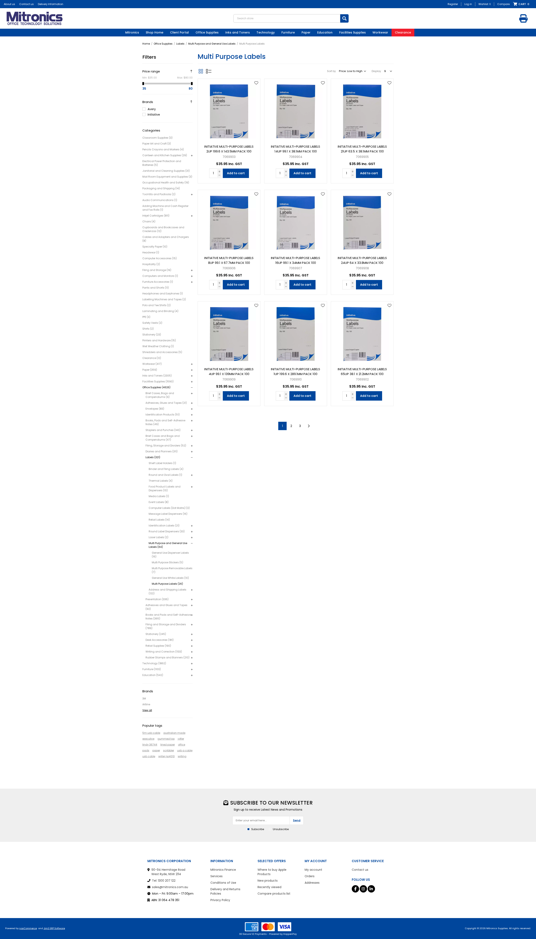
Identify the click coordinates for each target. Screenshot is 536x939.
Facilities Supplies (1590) (158, 381)
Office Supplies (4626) (156, 387)
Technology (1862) (154, 663)
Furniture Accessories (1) (157, 282)
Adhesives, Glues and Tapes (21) (166, 403)
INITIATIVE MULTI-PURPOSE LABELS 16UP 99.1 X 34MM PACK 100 (295, 260)
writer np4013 (166, 756)
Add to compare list (256, 95)
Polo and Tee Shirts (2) (156, 305)
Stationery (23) (151, 334)
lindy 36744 (149, 744)
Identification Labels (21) (164, 525)
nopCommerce (28, 928)
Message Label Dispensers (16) (168, 514)
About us (9, 4)
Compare (503, 4)
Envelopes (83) (155, 408)
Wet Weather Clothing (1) (158, 346)
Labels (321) (153, 457)
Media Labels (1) (159, 496)
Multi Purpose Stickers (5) (167, 562)
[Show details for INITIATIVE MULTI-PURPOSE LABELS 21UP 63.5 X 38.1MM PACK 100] (362, 110)
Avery (152, 109)
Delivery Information (50, 4)
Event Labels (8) (159, 502)
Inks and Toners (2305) (157, 375)
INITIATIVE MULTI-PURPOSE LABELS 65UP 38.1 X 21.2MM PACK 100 (362, 371)
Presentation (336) (157, 599)
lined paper (167, 744)
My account (313, 870)
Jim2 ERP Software (54, 928)
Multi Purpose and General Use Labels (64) (168, 545)
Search (344, 18)
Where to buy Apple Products (272, 872)
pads (145, 750)
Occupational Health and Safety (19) (165, 182)
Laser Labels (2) (158, 537)
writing (182, 756)
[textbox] (286, 18)
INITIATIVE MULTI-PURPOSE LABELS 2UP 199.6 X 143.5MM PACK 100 (229, 148)
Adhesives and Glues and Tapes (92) (166, 607)
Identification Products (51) (163, 414)
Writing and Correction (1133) (164, 651)
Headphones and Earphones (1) (162, 293)
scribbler (168, 750)
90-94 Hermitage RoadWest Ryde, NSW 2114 (168, 872)
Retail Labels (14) (159, 519)
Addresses (312, 883)
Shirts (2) (148, 328)
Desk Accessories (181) (160, 640)
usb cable (148, 756)
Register (453, 4)
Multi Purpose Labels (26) (167, 584)
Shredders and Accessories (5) (162, 352)
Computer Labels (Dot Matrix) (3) (169, 508)
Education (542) (152, 675)
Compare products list (274, 893)
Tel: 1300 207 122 (163, 880)
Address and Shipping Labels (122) (167, 591)
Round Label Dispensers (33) (167, 531)
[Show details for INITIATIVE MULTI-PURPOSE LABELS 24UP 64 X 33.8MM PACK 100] (362, 221)
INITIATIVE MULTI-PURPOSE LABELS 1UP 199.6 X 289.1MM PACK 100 (295, 371)
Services (216, 876)
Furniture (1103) (151, 669)
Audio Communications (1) (159, 200)
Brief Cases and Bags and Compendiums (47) (163, 437)
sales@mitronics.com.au (170, 887)
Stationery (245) (156, 634)
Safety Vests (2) (152, 323)
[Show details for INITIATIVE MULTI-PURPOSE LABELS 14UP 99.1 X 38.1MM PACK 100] (295, 110)
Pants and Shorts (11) (155, 287)
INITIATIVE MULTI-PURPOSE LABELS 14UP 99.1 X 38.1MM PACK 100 (295, 148)
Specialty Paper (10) (154, 246)
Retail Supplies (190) (158, 645)
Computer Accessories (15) (159, 258)
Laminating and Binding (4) (160, 311)
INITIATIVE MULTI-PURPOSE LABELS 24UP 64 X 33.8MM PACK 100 (362, 260)
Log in (468, 4)
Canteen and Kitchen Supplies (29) (164, 155)
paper (156, 750)
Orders (309, 876)
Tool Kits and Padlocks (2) (158, 194)
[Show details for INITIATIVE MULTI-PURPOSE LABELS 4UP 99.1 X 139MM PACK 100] (229, 332)
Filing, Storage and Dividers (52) (166, 445)
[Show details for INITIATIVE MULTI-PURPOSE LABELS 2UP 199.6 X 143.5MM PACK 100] (229, 110)
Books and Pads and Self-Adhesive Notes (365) (168, 616)
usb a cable (184, 750)
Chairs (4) (148, 221)
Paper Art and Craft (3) (156, 143)
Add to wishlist (256, 83)
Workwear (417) (152, 364)
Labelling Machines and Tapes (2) (164, 299)
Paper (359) (149, 369)
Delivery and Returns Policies (225, 891)
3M (144, 698)
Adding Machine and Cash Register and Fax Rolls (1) (165, 208)
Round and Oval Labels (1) (165, 475)
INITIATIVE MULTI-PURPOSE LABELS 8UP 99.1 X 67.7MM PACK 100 (229, 260)
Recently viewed (269, 887)
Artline (146, 704)
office (181, 744)
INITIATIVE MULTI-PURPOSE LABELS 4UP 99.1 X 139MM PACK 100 (229, 371)
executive (148, 738)
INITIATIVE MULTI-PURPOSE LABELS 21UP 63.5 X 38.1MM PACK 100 (362, 148)
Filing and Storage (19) (156, 270)
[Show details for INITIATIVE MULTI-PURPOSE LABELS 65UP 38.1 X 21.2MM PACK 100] (362, 332)
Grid (201, 71)
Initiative (154, 114)
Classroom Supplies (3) (157, 137)
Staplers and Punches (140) (163, 430)
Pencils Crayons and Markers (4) (163, 149)
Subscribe (257, 829)
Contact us (26, 4)
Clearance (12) (151, 358)
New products (268, 880)
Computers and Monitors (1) (160, 276)
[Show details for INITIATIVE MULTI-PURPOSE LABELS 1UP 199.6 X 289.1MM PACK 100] (295, 332)
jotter (181, 738)
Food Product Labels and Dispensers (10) (164, 488)
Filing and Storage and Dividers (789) (166, 626)
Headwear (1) (150, 252)
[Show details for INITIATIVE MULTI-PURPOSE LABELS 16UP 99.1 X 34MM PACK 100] (295, 221)
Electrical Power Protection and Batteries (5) (161, 163)
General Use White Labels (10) (170, 578)
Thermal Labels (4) (161, 480)
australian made (174, 733)
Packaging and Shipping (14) (161, 188)
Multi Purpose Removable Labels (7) (172, 570)
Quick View (256, 89)
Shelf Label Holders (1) (162, 463)
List (209, 71)
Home (146, 43)
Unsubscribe (281, 829)
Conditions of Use (223, 883)
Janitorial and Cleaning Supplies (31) (166, 171)
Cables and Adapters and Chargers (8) (165, 238)
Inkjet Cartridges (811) (155, 215)
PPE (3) (146, 317)
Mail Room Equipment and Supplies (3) (167, 176)
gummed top (166, 738)
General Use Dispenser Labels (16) (170, 554)
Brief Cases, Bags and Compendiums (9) (160, 395)
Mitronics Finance (223, 870)
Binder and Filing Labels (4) (166, 469)
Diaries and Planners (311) (162, 451)
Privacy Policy (220, 900)
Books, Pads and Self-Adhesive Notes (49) (165, 422)
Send (296, 820)
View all (147, 710)
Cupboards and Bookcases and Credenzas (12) (163, 229)
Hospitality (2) (151, 264)
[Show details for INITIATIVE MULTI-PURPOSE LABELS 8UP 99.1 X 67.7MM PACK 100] (229, 221)
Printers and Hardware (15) (159, 340)
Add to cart (236, 173)
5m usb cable (151, 733)
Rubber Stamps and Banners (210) (167, 657)
